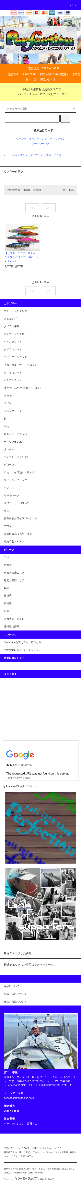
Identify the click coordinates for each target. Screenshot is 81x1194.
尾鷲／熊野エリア (14, 580)
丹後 (6, 611)
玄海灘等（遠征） (14, 618)
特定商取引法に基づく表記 (17, 1152)
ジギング (21, 139)
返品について (52, 1148)
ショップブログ (11, 1156)
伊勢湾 (8, 565)
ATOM (30, 1156)
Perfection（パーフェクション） (22, 650)
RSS (23, 1156)
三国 (6, 557)
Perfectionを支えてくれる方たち (22, 642)
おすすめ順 (13, 190)
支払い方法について (13, 1148)
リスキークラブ (52, 155)
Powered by (9, 1179)
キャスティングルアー (27, 155)
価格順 (26, 190)
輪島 (6, 588)
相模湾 (8, 595)
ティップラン (57, 139)
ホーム (8, 155)
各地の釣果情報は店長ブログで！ (43, 89)
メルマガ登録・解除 (65, 1152)
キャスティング (38, 139)
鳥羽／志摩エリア (14, 572)
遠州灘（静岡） (13, 626)
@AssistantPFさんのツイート (20, 786)
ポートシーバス (41, 143)
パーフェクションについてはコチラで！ (43, 94)
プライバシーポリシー (42, 1152)
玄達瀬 (8, 603)
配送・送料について (35, 1148)
